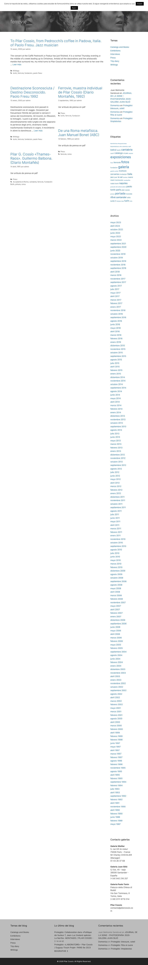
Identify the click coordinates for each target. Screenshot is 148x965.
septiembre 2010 (118, 546)
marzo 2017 (115, 300)
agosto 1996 (116, 761)
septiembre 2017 (118, 282)
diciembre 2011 (117, 497)
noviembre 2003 (118, 673)
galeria (123, 167)
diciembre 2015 (117, 345)
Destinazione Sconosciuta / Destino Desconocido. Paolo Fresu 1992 (32, 92)
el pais (125, 153)
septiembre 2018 (118, 268)
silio (129, 197)
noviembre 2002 (118, 683)
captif (112, 153)
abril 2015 (115, 367)
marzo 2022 (116, 240)
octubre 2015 (116, 352)
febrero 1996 (116, 764)
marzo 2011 (115, 528)
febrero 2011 (116, 532)
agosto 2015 (116, 359)
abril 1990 (115, 810)
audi (129, 146)
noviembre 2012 (117, 458)
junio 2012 (115, 476)
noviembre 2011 (117, 500)
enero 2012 (115, 493)
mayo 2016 (115, 328)
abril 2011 (114, 525)
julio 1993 (114, 789)
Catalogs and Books (119, 47)
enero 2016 (115, 342)
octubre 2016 (116, 314)
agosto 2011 (116, 511)
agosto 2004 (116, 655)
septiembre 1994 (118, 782)
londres (125, 177)
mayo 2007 (115, 606)
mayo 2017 (115, 293)
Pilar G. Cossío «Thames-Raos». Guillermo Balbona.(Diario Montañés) (31, 158)
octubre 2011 (116, 504)
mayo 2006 (115, 630)
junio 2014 (115, 395)
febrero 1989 (116, 821)
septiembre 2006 (118, 623)
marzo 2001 (115, 711)
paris (118, 189)
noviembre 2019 (117, 254)
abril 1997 (115, 750)
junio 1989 (115, 817)
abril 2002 (115, 697)
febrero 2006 (116, 641)
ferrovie (21, 73)
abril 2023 (115, 226)
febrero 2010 (116, 567)
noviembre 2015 (117, 349)
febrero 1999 (116, 736)
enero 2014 (115, 412)
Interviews (115, 54)
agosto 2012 (116, 469)
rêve (113, 197)
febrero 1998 (116, 740)
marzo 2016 (115, 335)
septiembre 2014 (118, 388)
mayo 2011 (115, 521)
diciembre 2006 (117, 620)
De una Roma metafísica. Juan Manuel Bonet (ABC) (78, 133)
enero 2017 (115, 307)
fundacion (28, 73)
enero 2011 (115, 535)
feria (111, 162)
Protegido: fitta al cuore (122, 945)
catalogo (118, 153)
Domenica (115, 105)
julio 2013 (114, 433)
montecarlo (119, 180)
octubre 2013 (116, 423)
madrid (130, 177)
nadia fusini (114, 183)
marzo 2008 (116, 595)
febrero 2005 (116, 648)
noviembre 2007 (118, 602)
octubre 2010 (116, 542)
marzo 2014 (115, 405)
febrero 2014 (116, 409)
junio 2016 (115, 324)
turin (126, 200)
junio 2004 (115, 659)
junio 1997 (115, 743)
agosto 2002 (116, 694)
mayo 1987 (115, 824)
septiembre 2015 (118, 356)
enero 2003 (115, 680)
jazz (112, 177)
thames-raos (120, 201)
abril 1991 (114, 803)
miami (112, 180)
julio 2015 (114, 363)
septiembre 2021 (118, 243)
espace (131, 153)
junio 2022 (115, 233)
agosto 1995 (116, 771)
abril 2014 (115, 402)
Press (63, 113)
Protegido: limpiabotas (121, 949)
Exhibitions (115, 50)
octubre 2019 (116, 257)
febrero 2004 (116, 662)
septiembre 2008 (118, 581)
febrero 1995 (116, 778)
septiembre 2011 (118, 507)
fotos (125, 162)
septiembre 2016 (118, 317)
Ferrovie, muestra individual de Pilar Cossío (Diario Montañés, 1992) (80, 92)
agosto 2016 (116, 321)
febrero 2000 (116, 729)
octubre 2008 (116, 578)
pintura (18, 184)
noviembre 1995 (117, 768)
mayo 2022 (115, 236)
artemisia (125, 146)
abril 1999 (115, 732)
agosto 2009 (116, 574)
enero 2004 (115, 666)
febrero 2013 (116, 448)
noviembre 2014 (117, 381)
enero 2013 (115, 451)
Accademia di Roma (20, 182)
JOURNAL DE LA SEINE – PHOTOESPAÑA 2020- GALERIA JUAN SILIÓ (117, 935)
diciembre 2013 (117, 416)
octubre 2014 (116, 384)
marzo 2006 (116, 638)
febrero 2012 (116, 490)
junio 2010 (115, 557)
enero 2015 (115, 374)
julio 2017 (114, 289)
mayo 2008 (115, 588)
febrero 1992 (116, 799)
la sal (120, 177)
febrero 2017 (116, 303)
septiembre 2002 (118, 690)
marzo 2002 (116, 701)
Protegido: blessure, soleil (123, 942)
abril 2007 (115, 609)
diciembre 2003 (117, 669)
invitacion (123, 174)
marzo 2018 (115, 275)
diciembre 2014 (117, 377)
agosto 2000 (116, 718)
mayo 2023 (115, 222)
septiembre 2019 (118, 261)
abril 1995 (115, 775)
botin (15, 73)
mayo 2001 (115, 708)
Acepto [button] (139, 4)
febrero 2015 (116, 370)
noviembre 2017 (117, 279)
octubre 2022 (116, 229)
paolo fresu (37, 73)
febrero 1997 (116, 757)
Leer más (17, 64)
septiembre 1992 (118, 796)
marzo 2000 (116, 725)
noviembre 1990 (118, 806)
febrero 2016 (116, 338)
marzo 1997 (115, 754)
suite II (113, 201)
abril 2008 (115, 592)
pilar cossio (126, 190)
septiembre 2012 (118, 465)
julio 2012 (114, 472)
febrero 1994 (116, 785)
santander (121, 197)
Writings (16, 71)
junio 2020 (115, 250)
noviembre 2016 (117, 310)
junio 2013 (115, 437)
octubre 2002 (116, 687)
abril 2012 (115, 483)
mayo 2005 (115, 645)
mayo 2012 (115, 479)
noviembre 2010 (117, 539)
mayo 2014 (115, 398)
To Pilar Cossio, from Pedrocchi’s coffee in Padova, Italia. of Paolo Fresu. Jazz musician (55, 43)
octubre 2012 (116, 462)
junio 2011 (115, 518)
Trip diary (114, 61)
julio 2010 (114, 553)
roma (69, 154)
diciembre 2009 (117, 571)
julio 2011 (114, 514)
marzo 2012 (115, 486)
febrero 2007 (116, 613)
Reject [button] (74, 8)
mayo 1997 (115, 747)
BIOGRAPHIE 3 (61, 951)
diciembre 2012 (117, 455)
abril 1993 (115, 792)
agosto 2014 (116, 391)
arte (120, 146)
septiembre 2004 (118, 652)
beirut (113, 149)
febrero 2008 (116, 599)
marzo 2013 (115, 444)
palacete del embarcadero (118, 187)
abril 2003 (115, 676)
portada (120, 193)
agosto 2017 (116, 286)
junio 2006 (115, 627)
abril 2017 (115, 296)
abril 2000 (115, 722)
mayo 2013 (115, 440)
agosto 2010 (116, 549)
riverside (129, 194)
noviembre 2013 (117, 419)
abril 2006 (115, 634)
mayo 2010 (115, 560)
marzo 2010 (115, 564)
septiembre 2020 (118, 247)
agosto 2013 (116, 430)
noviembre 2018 (117, 265)
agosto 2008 (116, 585)
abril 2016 (115, 331)
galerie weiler (114, 171)
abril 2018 (115, 272)
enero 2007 (115, 616)
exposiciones (120, 157)
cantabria (33, 182)
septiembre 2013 (118, 426)
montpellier (127, 180)
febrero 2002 (116, 704)
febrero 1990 (116, 813)
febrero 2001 (116, 715)
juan (115, 177)
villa (131, 201)
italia (129, 174)
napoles (123, 183)
